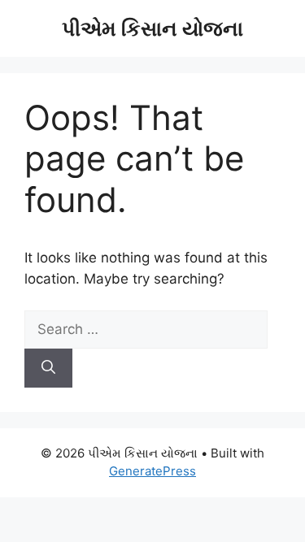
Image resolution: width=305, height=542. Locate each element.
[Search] (48, 368)
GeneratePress (152, 471)
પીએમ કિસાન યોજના (152, 28)
